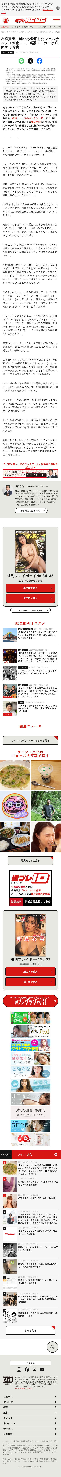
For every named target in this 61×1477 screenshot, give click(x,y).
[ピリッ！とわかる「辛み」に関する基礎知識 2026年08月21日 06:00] (46, 837)
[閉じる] (58, 8)
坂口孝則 (36, 121)
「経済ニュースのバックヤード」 (27, 118)
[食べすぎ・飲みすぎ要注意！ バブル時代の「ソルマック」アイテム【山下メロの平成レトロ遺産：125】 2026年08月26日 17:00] (15, 806)
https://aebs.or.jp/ (23, 1388)
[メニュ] (56, 20)
